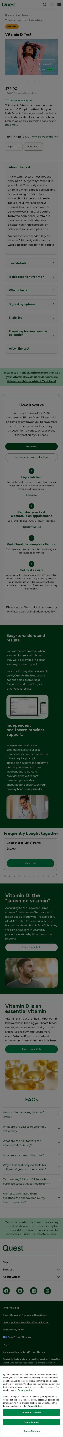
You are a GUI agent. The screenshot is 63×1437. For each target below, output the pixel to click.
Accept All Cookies (31, 1412)
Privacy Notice (25, 1390)
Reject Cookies (31, 1422)
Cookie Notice (35, 1406)
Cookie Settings (31, 1431)
